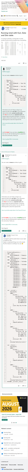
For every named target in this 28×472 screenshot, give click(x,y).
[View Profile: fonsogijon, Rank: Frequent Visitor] (2, 28)
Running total (7, 437)
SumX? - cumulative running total (12, 448)
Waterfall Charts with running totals (12, 443)
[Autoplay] (12, 422)
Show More (5, 57)
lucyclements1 (13, 444)
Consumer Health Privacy (19, 469)
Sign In (25, 15)
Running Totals (7, 432)
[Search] (17, 16)
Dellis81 (12, 450)
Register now (4, 11)
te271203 (13, 455)
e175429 (11, 434)
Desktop (3, 19)
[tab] (13, 422)
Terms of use (20, 464)
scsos (12, 439)
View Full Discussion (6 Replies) (8, 151)
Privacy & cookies (12, 464)
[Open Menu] (26, 20)
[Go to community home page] (10, 15)
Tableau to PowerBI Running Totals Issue (13, 453)
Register (20, 15)
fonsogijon (7, 27)
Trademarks (3, 467)
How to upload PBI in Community (10, 139)
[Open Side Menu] (1, 16)
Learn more (18, 24)
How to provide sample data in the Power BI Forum (14, 210)
